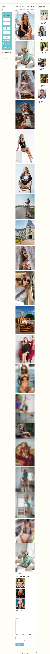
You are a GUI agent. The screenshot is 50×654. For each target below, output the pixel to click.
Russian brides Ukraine (6, 56)
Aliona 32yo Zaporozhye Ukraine (43, 22)
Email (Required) (25, 634)
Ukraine (22, 610)
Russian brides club (6, 8)
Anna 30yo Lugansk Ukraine (41, 38)
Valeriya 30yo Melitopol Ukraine (44, 85)
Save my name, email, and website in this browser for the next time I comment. (24, 640)
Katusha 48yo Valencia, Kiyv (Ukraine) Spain (42, 100)
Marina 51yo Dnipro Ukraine (41, 70)
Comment (17, 618)
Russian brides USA (6, 58)
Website (29, 634)
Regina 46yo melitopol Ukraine (43, 54)
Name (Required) (18, 634)
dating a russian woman (20, 573)
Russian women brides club (9, 2)
